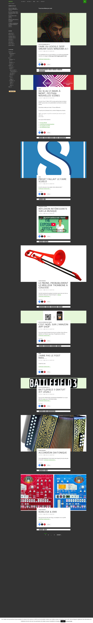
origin (44, 399)
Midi (45, 529)
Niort (56, 137)
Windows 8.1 (42, 71)
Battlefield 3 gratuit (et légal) (52, 390)
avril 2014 (10, 42)
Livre (11, 77)
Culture (22, 1)
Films (11, 83)
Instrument (54, 306)
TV (44, 199)
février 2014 (11, 43)
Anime (11, 82)
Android (41, 345)
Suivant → (59, 534)
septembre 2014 (12, 37)
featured (41, 470)
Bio (37, 1)
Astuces (28, 1)
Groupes (46, 137)
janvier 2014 (11, 45)
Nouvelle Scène (62, 137)
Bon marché (42, 306)
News (34, 1)
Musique (51, 137)
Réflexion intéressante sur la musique (53, 209)
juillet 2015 (11, 33)
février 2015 (11, 34)
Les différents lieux (45, 127)
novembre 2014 (11, 36)
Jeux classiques (13, 71)
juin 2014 (10, 39)
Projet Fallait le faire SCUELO (52, 180)
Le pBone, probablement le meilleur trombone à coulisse (53, 285)
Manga (11, 79)
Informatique (45, 44)
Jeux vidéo (12, 73)
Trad (46, 470)
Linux (50, 69)
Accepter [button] (63, 621)
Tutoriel (60, 69)
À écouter (41, 206)
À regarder (11, 80)
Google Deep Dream (43, 69)
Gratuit (59, 345)
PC (49, 44)
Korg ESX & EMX (48, 512)
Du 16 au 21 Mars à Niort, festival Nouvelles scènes (49, 93)
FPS (45, 411)
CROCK (11, 1)
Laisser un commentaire (49, 51)
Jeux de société (12, 70)
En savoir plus (69, 621)
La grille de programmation (47, 124)
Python (54, 69)
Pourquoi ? (11, 62)
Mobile (50, 322)
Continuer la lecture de (45, 59)
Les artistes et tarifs (45, 125)
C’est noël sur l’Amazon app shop (53, 325)
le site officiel (43, 122)
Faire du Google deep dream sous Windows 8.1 (53, 47)
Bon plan (48, 306)
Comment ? (11, 59)
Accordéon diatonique (53, 452)
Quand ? (10, 64)
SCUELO (41, 199)
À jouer (40, 280)
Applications (47, 345)
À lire (10, 76)
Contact (43, 1)
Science (46, 241)
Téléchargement (51, 411)
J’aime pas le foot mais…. (49, 356)
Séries (11, 85)
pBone (59, 294)
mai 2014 (10, 40)
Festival (41, 137)
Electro (41, 529)
